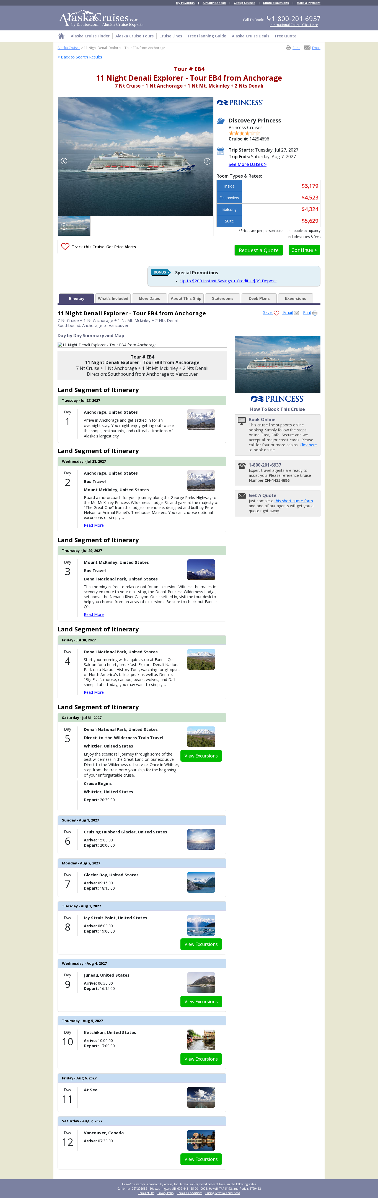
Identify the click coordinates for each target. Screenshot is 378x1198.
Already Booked (214, 2)
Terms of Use (146, 1193)
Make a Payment (308, 2)
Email (316, 47)
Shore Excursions (276, 2)
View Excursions (201, 756)
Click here (308, 444)
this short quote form (294, 500)
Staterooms (223, 298)
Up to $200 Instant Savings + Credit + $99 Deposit (228, 280)
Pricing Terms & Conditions (222, 1193)
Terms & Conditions (189, 1193)
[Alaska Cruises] (61, 37)
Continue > (304, 250)
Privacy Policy (165, 1193)
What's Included (113, 298)
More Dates (149, 298)
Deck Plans (259, 298)
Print (296, 47)
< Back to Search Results (80, 57)
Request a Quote (259, 250)
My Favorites (185, 2)
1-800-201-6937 (296, 18)
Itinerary (76, 298)
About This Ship (186, 298)
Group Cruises (244, 2)
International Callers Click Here (294, 24)
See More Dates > (247, 164)
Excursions (295, 298)
